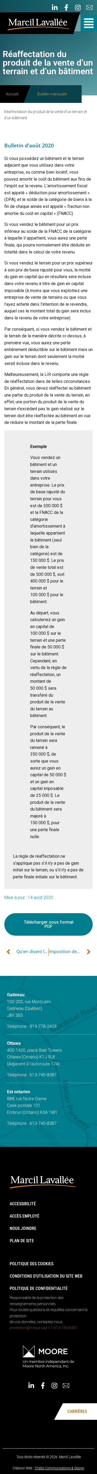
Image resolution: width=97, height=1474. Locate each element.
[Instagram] (78, 7)
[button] (89, 23)
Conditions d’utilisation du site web (46, 1276)
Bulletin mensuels (52, 94)
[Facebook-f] (66, 7)
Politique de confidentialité (39, 1288)
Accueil (12, 94)
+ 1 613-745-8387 (62, 1328)
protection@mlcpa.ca (27, 1328)
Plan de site (22, 1240)
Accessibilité (23, 1203)
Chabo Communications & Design (59, 1468)
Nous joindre (23, 1228)
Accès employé (24, 1216)
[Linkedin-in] (54, 7)
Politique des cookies (31, 1263)
